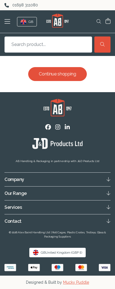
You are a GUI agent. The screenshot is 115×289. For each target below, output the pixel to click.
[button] (8, 21)
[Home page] (57, 21)
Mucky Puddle (76, 282)
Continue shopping (57, 74)
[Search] (102, 44)
